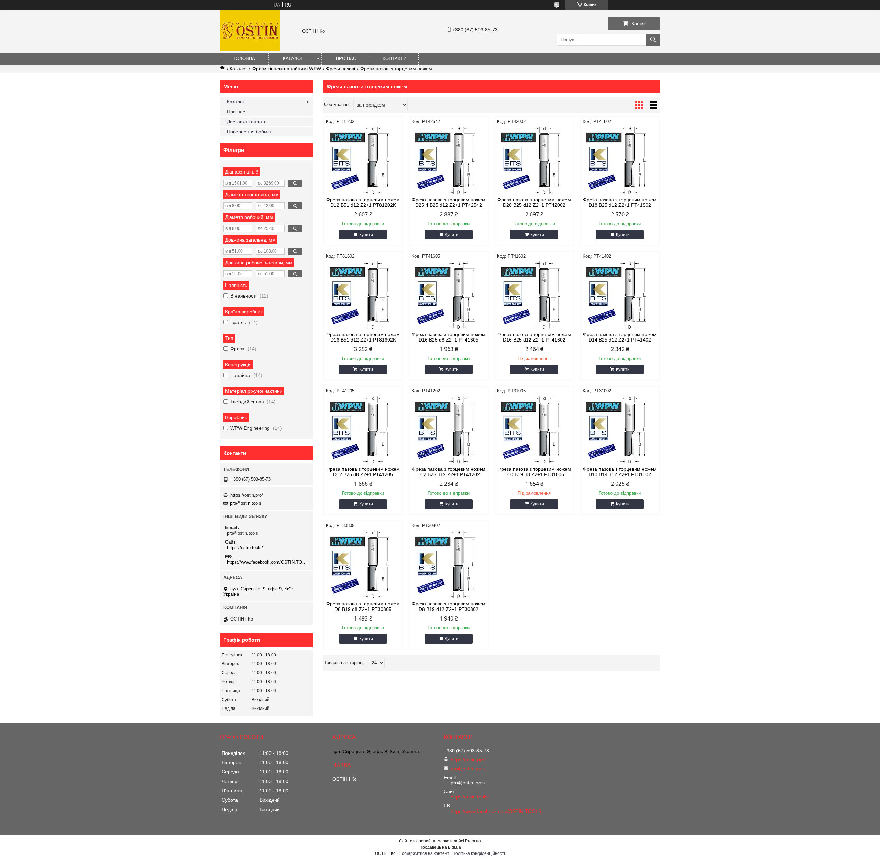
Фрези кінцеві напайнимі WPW (286, 68)
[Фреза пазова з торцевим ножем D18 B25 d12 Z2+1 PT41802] (620, 160)
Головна (244, 58)
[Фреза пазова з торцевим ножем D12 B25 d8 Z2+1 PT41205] (363, 430)
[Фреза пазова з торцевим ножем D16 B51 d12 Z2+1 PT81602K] (363, 295)
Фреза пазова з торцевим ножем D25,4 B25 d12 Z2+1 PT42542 (448, 202)
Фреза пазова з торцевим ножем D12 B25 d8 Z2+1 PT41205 (363, 471)
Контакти (394, 58)
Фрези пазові (340, 68)
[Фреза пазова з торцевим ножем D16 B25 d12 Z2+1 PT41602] (534, 295)
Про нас (346, 58)
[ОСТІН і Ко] (250, 49)
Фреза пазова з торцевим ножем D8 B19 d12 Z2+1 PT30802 (448, 606)
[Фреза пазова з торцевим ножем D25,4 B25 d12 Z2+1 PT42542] (448, 160)
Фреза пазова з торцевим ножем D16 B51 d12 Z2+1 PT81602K (363, 337)
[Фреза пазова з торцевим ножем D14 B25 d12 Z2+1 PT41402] (620, 295)
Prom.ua (473, 841)
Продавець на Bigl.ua (440, 847)
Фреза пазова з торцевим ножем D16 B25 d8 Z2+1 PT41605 (448, 337)
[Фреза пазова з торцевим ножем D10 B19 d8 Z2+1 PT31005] (534, 430)
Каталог (293, 58)
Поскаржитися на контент (424, 853)
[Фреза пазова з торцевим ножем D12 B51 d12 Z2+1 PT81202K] (363, 160)
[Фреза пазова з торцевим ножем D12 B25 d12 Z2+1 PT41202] (448, 430)
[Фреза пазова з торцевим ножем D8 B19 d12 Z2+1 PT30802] (448, 564)
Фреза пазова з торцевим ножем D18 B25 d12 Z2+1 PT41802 (620, 202)
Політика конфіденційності (478, 853)
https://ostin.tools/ (245, 547)
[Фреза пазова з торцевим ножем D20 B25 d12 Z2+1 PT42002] (534, 160)
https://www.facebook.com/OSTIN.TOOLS (267, 562)
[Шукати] (653, 40)
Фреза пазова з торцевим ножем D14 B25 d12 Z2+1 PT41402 (620, 337)
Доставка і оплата (247, 121)
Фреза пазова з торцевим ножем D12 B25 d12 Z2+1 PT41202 (448, 471)
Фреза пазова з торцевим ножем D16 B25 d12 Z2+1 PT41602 (534, 337)
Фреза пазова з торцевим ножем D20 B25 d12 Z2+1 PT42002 (534, 202)
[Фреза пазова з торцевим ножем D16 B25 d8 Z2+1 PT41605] (448, 295)
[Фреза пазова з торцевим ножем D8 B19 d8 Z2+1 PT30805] (363, 564)
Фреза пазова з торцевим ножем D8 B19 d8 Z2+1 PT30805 (363, 606)
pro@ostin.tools (245, 503)
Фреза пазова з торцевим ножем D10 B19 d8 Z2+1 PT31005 (534, 471)
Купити (366, 234)
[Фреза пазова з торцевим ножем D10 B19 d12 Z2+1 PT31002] (620, 430)
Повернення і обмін (249, 131)
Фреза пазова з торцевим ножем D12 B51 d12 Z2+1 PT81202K (363, 202)
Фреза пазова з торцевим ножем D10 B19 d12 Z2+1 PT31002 (620, 471)
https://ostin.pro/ (246, 495)
